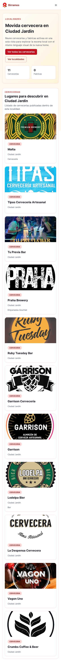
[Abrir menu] (56, 5)
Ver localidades (16, 59)
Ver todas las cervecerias (21, 51)
